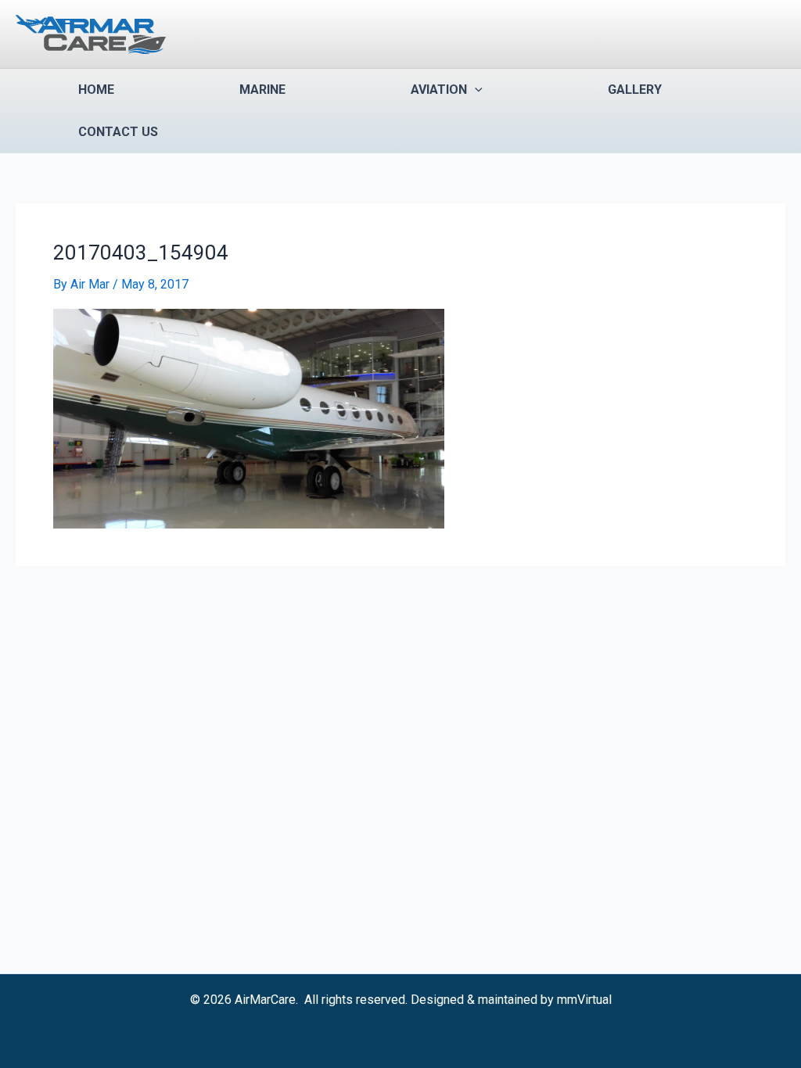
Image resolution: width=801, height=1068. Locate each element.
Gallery (635, 89)
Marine (262, 89)
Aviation (439, 89)
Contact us (118, 131)
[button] (475, 90)
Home (96, 89)
